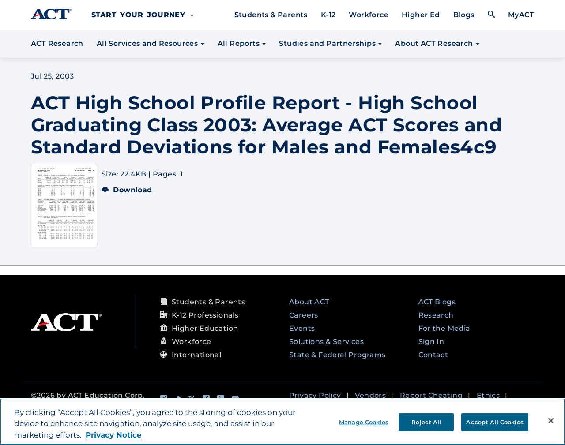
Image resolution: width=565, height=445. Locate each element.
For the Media (444, 328)
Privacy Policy (315, 395)
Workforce (368, 15)
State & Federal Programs (337, 355)
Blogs (464, 15)
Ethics (488, 395)
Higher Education (205, 328)
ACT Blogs (437, 302)
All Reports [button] (240, 43)
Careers (303, 315)
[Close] (551, 420)
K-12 (328, 15)
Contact (433, 355)
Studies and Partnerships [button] (328, 43)
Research (436, 315)
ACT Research (57, 43)
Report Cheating (431, 395)
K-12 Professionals (205, 315)
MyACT (521, 15)
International (196, 355)
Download (132, 190)
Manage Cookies (363, 421)
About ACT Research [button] (435, 43)
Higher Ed (421, 15)
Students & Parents (271, 15)
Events (302, 328)
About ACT (309, 302)
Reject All (426, 421)
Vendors (370, 395)
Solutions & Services (326, 341)
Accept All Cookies (494, 421)
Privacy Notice (114, 434)
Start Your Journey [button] (140, 15)
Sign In (431, 341)
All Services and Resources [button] (148, 43)
